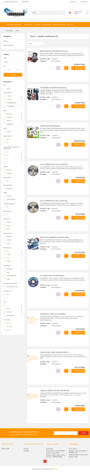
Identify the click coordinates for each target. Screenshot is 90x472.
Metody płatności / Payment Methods (55, 451)
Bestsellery (46, 24)
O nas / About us (73, 448)
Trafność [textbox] (30, 43)
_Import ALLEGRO (8, 45)
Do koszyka (79, 68)
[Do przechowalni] (53, 68)
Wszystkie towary (59, 24)
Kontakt (70, 24)
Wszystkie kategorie (13, 24)
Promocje (26, 448)
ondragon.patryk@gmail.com (11, 1)
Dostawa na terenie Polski (52, 453)
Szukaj (12, 74)
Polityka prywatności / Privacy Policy (78, 454)
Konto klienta (49, 448)
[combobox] (36, 43)
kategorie (5, 41)
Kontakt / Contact (73, 456)
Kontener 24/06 (5, 448)
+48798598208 (25, 1)
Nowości (37, 24)
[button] (7, 444)
